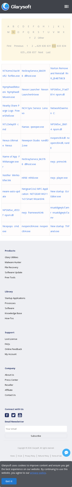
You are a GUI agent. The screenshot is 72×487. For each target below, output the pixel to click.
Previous (18, 45)
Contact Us (10, 394)
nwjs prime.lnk (58, 161)
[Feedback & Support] (66, 453)
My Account (10, 354)
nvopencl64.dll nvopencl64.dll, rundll (59, 143)
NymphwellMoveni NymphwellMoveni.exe (11, 92)
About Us (9, 374)
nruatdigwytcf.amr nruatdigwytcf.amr (59, 212)
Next (40, 52)
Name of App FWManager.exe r (11, 161)
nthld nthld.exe (30, 177)
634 (64, 45)
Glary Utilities (11, 257)
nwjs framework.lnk (33, 212)
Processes (10, 303)
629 (39, 45)
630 (44, 45)
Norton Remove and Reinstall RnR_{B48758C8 (59, 73)
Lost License (11, 338)
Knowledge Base (13, 313)
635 (23, 52)
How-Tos (9, 318)
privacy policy (38, 472)
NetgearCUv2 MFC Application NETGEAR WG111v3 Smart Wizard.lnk (35, 194)
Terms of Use (57, 456)
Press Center (11, 379)
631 (49, 45)
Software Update (13, 272)
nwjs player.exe (59, 177)
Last (48, 52)
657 (34, 52)
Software (9, 308)
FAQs (7, 344)
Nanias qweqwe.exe (33, 126)
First (9, 45)
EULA (20, 456)
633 (59, 45)
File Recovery (11, 267)
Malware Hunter (13, 262)
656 (29, 52)
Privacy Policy (30, 456)
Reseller (9, 384)
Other (41, 37)
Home (12, 456)
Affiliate (9, 389)
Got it (9, 481)
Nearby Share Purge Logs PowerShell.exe (11, 110)
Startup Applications (15, 298)
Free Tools (10, 277)
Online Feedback (13, 349)
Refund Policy (43, 456)
